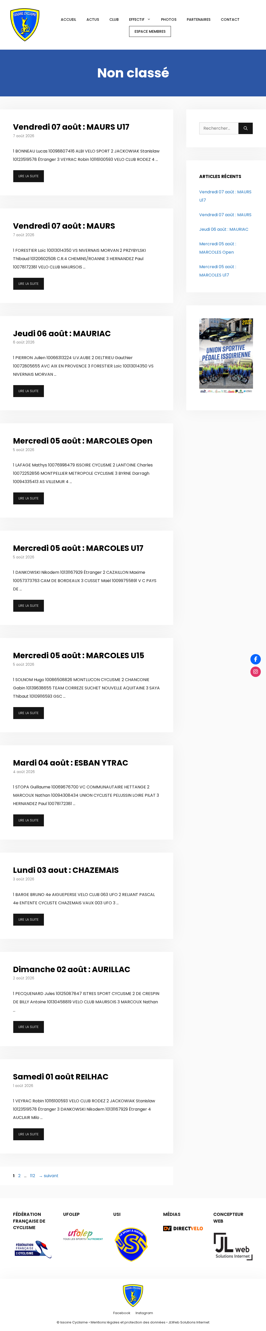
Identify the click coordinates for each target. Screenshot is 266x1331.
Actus (93, 19)
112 (33, 1176)
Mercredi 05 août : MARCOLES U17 (78, 548)
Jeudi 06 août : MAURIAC (62, 333)
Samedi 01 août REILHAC (61, 1076)
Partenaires (198, 19)
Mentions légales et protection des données (128, 1322)
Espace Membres (150, 31)
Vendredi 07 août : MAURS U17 (71, 127)
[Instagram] (255, 672)
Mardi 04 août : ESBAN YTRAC (70, 762)
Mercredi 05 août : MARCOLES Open (82, 440)
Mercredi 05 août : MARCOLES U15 (78, 655)
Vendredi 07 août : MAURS (64, 226)
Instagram (144, 1312)
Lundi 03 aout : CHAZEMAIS (66, 870)
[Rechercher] (245, 128)
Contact (230, 19)
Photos (168, 19)
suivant (48, 1176)
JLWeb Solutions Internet (188, 1322)
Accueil (68, 19)
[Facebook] (255, 659)
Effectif (136, 19)
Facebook (121, 1312)
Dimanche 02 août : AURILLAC (71, 969)
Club (114, 19)
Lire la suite (28, 176)
